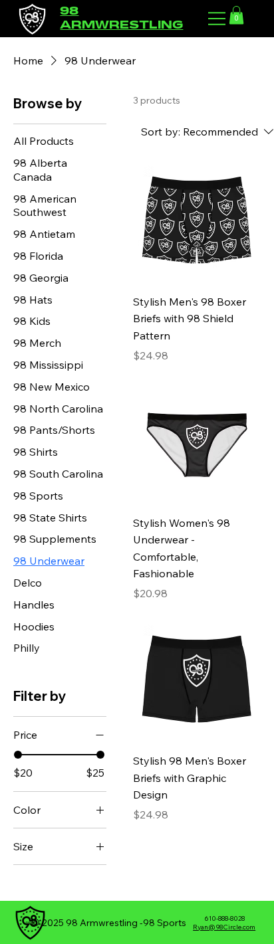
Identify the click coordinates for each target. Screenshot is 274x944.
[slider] (18, 755)
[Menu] (217, 18)
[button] (236, 15)
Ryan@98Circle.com (224, 927)
